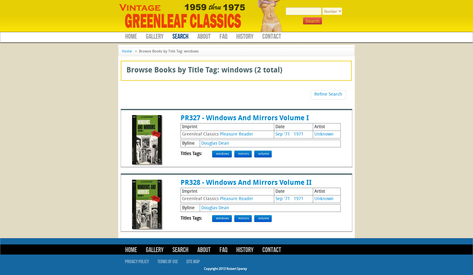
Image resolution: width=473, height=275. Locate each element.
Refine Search (328, 94)
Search (180, 37)
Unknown (324, 134)
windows (222, 153)
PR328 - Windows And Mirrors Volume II (246, 183)
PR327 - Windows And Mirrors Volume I (245, 118)
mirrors (243, 153)
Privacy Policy (137, 262)
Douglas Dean (215, 143)
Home (131, 37)
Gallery (155, 37)
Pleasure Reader (236, 134)
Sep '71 (282, 134)
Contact (271, 37)
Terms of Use (167, 262)
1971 (299, 134)
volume (263, 153)
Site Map (193, 262)
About (204, 37)
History (244, 37)
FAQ (223, 37)
